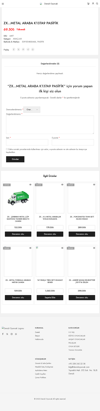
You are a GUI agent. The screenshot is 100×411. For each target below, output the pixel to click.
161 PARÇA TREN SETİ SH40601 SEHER (50, 281)
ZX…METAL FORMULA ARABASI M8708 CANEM (18, 281)
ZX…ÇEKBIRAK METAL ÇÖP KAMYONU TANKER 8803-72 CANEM (18, 219)
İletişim (37, 336)
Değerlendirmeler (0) (50, 63)
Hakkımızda (39, 339)
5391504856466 (29, 41)
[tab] (50, 63)
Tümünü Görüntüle (75, 350)
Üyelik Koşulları (40, 374)
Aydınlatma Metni (41, 370)
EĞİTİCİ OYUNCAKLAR (77, 336)
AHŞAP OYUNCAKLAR (77, 339)
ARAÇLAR (17, 38)
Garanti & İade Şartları (43, 363)
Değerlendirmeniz (14, 114)
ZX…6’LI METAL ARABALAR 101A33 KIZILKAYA (50, 218)
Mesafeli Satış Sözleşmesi (44, 367)
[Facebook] (3, 334)
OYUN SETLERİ (74, 346)
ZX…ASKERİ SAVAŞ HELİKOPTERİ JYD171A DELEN (82, 281)
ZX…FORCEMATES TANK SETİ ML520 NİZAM (82, 218)
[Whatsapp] (16, 334)
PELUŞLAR (72, 343)
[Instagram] (11, 334)
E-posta (56, 137)
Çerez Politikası (40, 377)
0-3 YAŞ (71, 332)
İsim (8, 137)
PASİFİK (40, 41)
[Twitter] (7, 334)
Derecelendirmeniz (14, 109)
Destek (37, 332)
